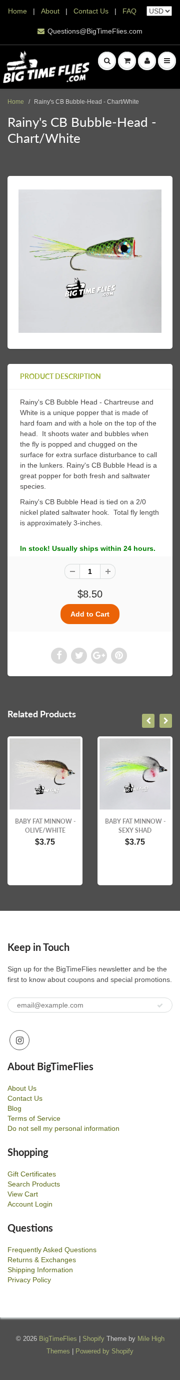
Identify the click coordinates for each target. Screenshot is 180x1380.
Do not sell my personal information (64, 1128)
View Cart (23, 1194)
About (51, 11)
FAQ (129, 11)
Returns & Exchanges (42, 1260)
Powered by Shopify (105, 1351)
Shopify (93, 1338)
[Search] (107, 61)
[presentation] (148, 721)
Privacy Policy (29, 1280)
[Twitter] (79, 656)
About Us (22, 1088)
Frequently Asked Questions (52, 1250)
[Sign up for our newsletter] (160, 1006)
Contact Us (91, 11)
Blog (15, 1108)
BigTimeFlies (58, 1338)
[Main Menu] (167, 61)
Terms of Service (34, 1118)
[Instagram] (20, 1040)
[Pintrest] (119, 656)
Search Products (34, 1184)
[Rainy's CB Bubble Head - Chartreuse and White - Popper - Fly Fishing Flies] (90, 261)
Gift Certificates (32, 1174)
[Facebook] (59, 656)
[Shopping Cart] (127, 61)
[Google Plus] (99, 656)
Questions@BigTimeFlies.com (95, 31)
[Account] (147, 60)
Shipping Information (40, 1270)
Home (17, 11)
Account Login (30, 1204)
